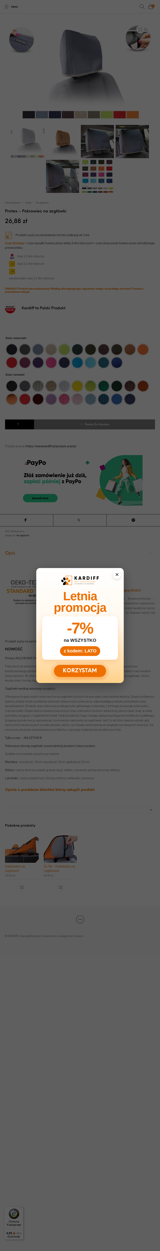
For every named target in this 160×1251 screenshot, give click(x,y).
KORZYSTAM (80, 670)
